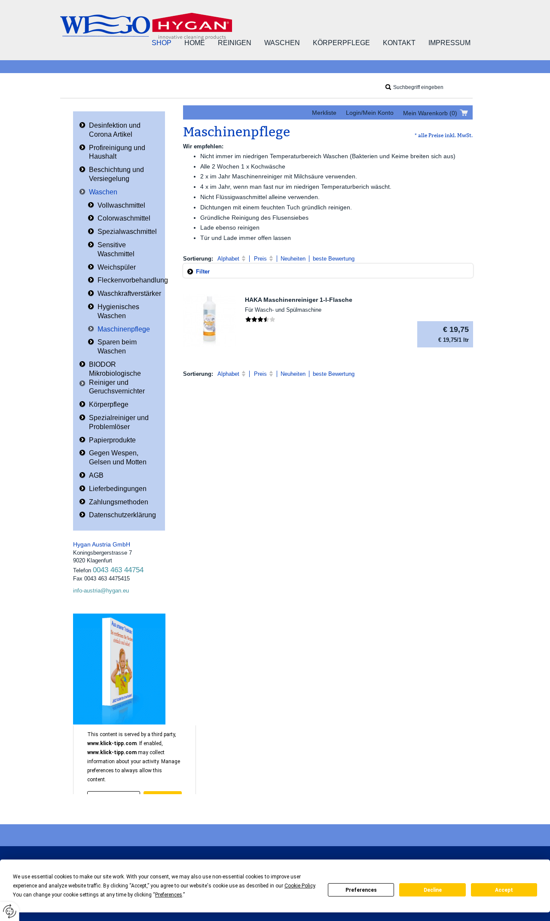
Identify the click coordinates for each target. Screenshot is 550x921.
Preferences (361, 890)
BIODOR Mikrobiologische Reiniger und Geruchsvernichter (117, 378)
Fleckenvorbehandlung (133, 280)
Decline (433, 890)
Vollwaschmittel (121, 205)
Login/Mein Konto (370, 112)
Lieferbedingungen (118, 488)
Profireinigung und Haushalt (117, 152)
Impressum (449, 42)
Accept (504, 890)
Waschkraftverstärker (129, 293)
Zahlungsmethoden (118, 502)
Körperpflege (341, 42)
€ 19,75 (453, 334)
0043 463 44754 (118, 570)
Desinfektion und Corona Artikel (115, 130)
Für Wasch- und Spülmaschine (283, 310)
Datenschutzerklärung (122, 515)
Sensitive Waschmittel (116, 249)
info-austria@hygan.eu (101, 590)
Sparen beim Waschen (117, 346)
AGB (96, 475)
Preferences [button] (168, 895)
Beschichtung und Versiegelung (116, 174)
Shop (161, 42)
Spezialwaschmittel (127, 231)
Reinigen (234, 42)
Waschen (282, 42)
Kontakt (399, 42)
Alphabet (228, 258)
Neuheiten (293, 258)
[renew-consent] (9, 911)
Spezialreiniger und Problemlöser (119, 422)
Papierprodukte (112, 440)
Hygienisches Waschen (118, 311)
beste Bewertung (333, 258)
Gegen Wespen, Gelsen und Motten (118, 457)
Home (194, 42)
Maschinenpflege (124, 329)
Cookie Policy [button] (299, 886)
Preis (260, 258)
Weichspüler (117, 267)
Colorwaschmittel (124, 218)
